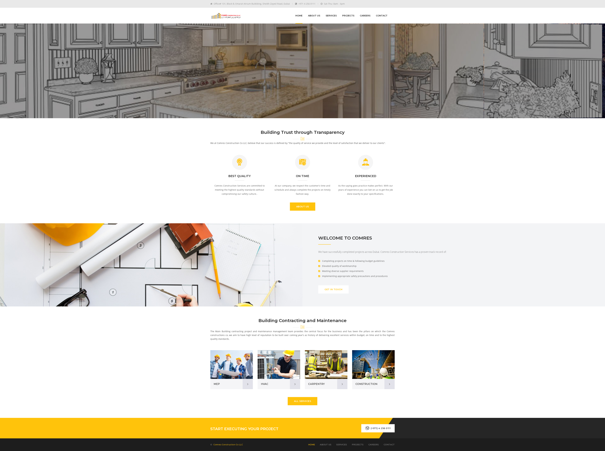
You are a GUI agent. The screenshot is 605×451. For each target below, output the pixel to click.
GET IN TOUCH (333, 289)
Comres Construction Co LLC (228, 444)
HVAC (264, 384)
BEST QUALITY (239, 176)
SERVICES (331, 15)
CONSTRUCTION (366, 384)
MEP (217, 384)
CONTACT (381, 15)
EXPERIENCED (365, 176)
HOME (298, 15)
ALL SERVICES (302, 401)
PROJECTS (348, 15)
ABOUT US (314, 15)
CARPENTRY (316, 384)
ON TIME (302, 176)
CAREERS (365, 15)
